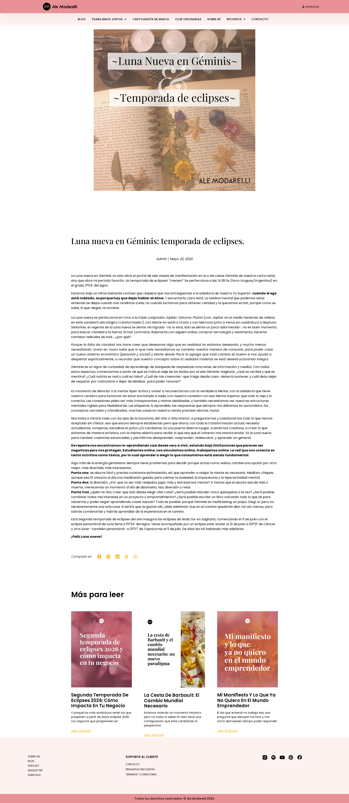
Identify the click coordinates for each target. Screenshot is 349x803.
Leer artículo (81, 730)
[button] (99, 556)
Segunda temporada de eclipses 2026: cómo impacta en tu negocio (99, 700)
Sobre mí (214, 19)
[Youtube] (282, 757)
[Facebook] (299, 757)
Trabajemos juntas (107, 19)
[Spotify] (273, 757)
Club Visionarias (188, 19)
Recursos (234, 19)
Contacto (259, 19)
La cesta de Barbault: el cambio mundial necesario (171, 700)
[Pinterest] (291, 757)
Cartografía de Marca (150, 19)
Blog (82, 19)
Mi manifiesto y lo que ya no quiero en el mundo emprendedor (246, 700)
